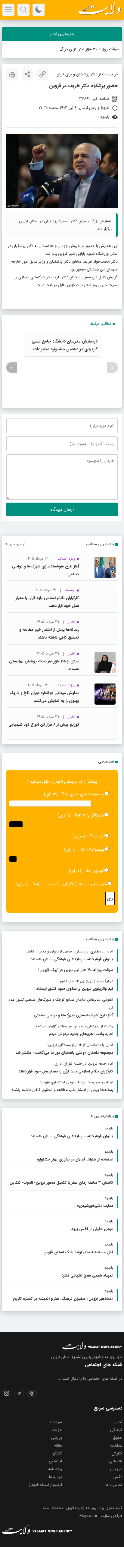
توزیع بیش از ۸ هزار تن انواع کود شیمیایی (43, 724)
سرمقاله (56, 1422)
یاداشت (116, 1445)
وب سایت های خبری (87, 794)
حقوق (117, 1438)
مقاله (58, 1445)
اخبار (118, 1422)
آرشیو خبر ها (15, 544)
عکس (117, 1477)
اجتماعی (55, 1461)
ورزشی (56, 1438)
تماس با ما (113, 1485)
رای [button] (110, 898)
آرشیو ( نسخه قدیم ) (45, 1485)
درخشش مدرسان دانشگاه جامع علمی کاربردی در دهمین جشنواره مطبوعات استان (65, 349)
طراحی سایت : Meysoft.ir (100, 1516)
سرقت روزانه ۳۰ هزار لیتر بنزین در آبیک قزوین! (81, 49)
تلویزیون (98, 870)
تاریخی (116, 1469)
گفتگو (57, 1453)
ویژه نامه (55, 1469)
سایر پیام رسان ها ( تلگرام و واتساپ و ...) (73, 884)
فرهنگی (116, 1430)
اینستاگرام (96, 815)
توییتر (100, 836)
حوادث (56, 1430)
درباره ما (55, 1477)
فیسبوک (98, 849)
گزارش (117, 1453)
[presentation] (112, 367)
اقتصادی (115, 1461)
